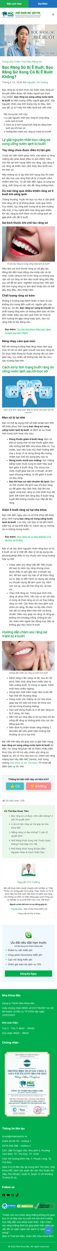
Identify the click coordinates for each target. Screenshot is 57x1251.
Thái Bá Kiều (16, 909)
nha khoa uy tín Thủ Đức (23, 762)
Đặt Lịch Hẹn (14, 3)
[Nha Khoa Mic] (21, 14)
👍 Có (15, 786)
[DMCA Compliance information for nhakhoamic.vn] (44, 1206)
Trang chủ (7, 61)
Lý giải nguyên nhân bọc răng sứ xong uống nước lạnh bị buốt (27, 119)
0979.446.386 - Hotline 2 (16, 1145)
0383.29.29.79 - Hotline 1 (16, 1141)
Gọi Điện (43, 3)
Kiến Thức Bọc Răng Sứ (28, 61)
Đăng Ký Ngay (28, 973)
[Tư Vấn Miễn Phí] (48, 1230)
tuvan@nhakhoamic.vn (14, 1136)
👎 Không (38, 786)
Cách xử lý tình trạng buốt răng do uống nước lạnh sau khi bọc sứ (29, 126)
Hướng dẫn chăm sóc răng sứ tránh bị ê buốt (28, 131)
